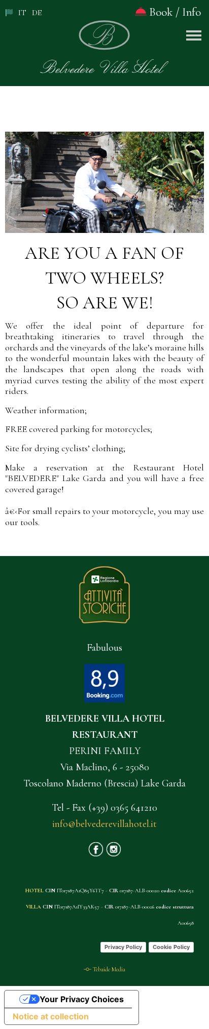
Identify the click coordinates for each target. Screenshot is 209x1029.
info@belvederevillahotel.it (104, 824)
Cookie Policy (171, 947)
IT (22, 13)
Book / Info (174, 12)
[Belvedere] (104, 40)
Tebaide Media (109, 969)
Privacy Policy (123, 947)
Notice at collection (51, 1016)
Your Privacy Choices (82, 999)
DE (37, 13)
